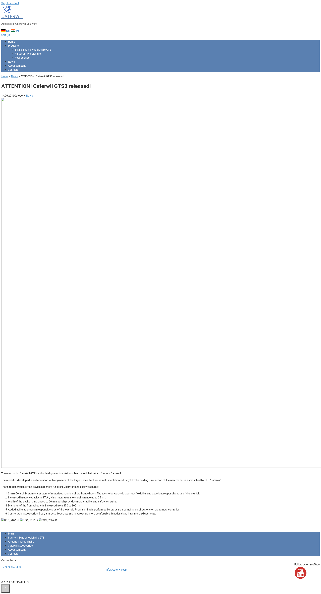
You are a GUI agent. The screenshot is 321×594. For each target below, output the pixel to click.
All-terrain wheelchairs (28, 53)
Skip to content (10, 3)
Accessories (22, 57)
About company (17, 65)
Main (11, 533)
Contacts (13, 69)
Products (13, 45)
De (8, 31)
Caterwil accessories (20, 545)
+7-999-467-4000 (11, 567)
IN (17, 31)
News (11, 61)
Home (11, 41)
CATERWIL (12, 16)
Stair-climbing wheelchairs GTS (33, 49)
